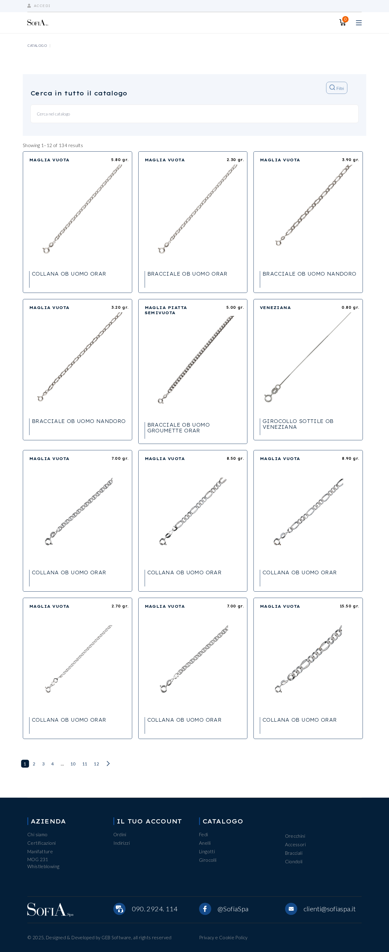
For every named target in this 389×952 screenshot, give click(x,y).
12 (96, 763)
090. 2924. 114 (155, 909)
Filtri (339, 89)
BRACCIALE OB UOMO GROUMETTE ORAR (178, 428)
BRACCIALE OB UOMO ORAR (187, 274)
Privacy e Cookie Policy (223, 937)
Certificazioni (41, 843)
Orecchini (295, 836)
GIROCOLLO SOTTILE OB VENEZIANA (298, 424)
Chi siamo (37, 834)
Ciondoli (294, 861)
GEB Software (116, 937)
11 (85, 763)
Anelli (205, 843)
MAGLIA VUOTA (49, 159)
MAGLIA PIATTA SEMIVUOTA (166, 310)
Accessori (295, 844)
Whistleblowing (43, 866)
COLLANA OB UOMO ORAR (69, 274)
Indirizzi (121, 843)
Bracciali (293, 853)
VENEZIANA (275, 307)
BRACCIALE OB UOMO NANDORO (309, 274)
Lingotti (207, 851)
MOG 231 (37, 859)
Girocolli (207, 860)
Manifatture (40, 851)
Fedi (203, 834)
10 (73, 763)
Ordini (119, 834)
